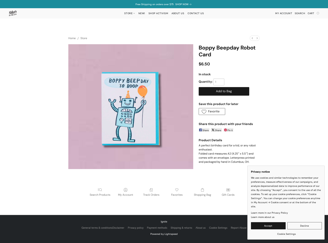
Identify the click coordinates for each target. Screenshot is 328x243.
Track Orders (151, 195)
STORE (128, 13)
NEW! (141, 13)
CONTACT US (196, 13)
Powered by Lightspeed (164, 233)
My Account (125, 195)
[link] (184, 4)
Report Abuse (239, 227)
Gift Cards (228, 195)
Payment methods (157, 227)
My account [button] (283, 13)
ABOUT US (178, 13)
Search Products (100, 195)
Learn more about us (262, 217)
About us (201, 227)
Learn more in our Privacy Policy (269, 212)
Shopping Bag (202, 195)
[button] (12, 13)
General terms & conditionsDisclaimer (102, 227)
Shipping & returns (181, 227)
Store (83, 38)
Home (72, 38)
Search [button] (300, 13)
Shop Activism (158, 13)
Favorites (177, 195)
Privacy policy (136, 227)
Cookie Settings (218, 227)
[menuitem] (252, 38)
